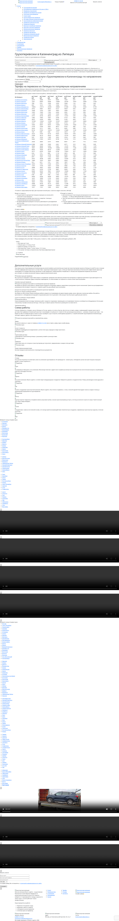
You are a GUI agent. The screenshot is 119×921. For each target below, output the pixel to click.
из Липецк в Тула (19, 174)
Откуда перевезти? (20, 79)
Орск (3, 720)
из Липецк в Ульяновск (21, 178)
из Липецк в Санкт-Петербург (23, 164)
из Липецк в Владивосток (22, 107)
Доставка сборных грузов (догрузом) (34, 19)
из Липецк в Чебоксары (21, 182)
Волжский (5, 434)
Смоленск (4, 742)
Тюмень (4, 497)
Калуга (4, 671)
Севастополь (5, 739)
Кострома (5, 677)
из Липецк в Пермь (20, 158)
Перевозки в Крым (29, 37)
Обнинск (4, 713)
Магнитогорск (6, 458)
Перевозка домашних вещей (31, 34)
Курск (3, 454)
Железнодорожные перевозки (32, 29)
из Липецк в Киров (20, 126)
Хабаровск (5, 770)
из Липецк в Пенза (20, 157)
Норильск (5, 710)
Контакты (19, 50)
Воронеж (4, 436)
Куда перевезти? (19, 81)
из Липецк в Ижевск (20, 119)
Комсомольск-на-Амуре (8, 676)
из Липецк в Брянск (20, 105)
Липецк (4, 456)
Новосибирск (5, 470)
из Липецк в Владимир (21, 110)
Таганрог (4, 754)
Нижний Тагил (6, 466)
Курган (4, 682)
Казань (4, 445)
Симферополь (6, 741)
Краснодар (5, 450)
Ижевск (4, 442)
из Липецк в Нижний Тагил (22, 146)
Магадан (4, 687)
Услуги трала (27, 16)
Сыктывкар (5, 752)
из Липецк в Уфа (19, 180)
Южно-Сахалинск (7, 780)
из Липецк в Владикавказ (21, 108)
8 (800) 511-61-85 (78, 1)
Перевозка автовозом (30, 32)
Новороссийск (6, 705)
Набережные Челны (7, 463)
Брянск (4, 426)
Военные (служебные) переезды (32, 26)
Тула (3, 495)
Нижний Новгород (7, 465)
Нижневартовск (6, 698)
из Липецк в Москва (20, 137)
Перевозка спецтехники (30, 11)
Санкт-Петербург (6, 484)
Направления (20, 45)
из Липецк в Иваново (20, 117)
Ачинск (4, 633)
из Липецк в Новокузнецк (22, 148)
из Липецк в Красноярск (21, 130)
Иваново (4, 441)
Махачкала (5, 460)
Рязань (4, 482)
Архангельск (5, 630)
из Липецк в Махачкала (21, 135)
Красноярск (5, 452)
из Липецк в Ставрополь (21, 169)
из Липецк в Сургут (20, 171)
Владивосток (5, 428)
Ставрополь (5, 489)
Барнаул (4, 423)
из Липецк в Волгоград (21, 112)
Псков (3, 726)
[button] (59, 363)
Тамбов (4, 756)
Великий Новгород (7, 647)
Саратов (4, 486)
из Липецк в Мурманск (21, 139)
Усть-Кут (4, 765)
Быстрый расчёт (49, 62)
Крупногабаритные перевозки (32, 17)
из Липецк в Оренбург (21, 155)
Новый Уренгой (6, 708)
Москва (4, 624)
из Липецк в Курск (20, 132)
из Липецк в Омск (19, 151)
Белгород (4, 425)
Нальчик (4, 696)
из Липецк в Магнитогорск (22, 133)
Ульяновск (5, 498)
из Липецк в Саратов (20, 166)
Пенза (4, 477)
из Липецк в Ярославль (21, 187)
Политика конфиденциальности (23, 918)
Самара (4, 734)
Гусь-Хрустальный (7, 657)
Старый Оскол (6, 747)
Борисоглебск (6, 642)
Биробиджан (5, 638)
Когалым (4, 674)
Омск (3, 471)
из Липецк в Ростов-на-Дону (22, 160)
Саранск (4, 736)
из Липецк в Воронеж (21, 114)
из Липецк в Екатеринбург (22, 116)
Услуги (19, 6)
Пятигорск (5, 728)
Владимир (5, 431)
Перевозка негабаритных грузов (32, 12)
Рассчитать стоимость (96, 225)
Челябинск (5, 503)
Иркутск (4, 444)
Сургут (4, 492)
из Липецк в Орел (19, 153)
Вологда (4, 653)
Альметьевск (5, 627)
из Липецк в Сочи (19, 167)
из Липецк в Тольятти (21, 173)
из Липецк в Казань (20, 123)
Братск (4, 643)
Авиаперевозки (28, 39)
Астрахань (5, 421)
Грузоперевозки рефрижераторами (33, 21)
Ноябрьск (5, 712)
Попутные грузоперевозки (31, 14)
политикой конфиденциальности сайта (46, 65)
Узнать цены (18, 84)
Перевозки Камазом (29, 24)
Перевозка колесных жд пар (31, 22)
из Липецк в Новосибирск (22, 149)
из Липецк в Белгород (21, 103)
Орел (3, 474)
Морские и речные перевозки (32, 27)
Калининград (5, 669)
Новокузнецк (5, 468)
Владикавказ (5, 430)
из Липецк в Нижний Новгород (23, 144)
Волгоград (5, 433)
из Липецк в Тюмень (20, 176)
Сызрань (4, 751)
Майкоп (4, 691)
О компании (20, 44)
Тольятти (4, 493)
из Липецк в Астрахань (21, 100)
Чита (3, 505)
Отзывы (65, 892)
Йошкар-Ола (5, 666)
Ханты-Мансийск (6, 771)
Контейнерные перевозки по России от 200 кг (36, 9)
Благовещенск (6, 640)
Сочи (3, 487)
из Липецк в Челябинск (21, 183)
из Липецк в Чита (19, 185)
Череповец (5, 776)
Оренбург (5, 476)
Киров (4, 449)
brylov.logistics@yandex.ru (44, 2)
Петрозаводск (6, 725)
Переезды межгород (29, 30)
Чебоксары (5, 502)
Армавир (4, 628)
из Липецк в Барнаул (20, 101)
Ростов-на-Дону (6, 481)
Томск (3, 759)
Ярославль (5, 507)
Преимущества (21, 42)
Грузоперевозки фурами (30, 7)
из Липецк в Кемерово (21, 125)
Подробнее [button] (18, 256)
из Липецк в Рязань (20, 162)
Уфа (3, 500)
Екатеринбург (6, 439)
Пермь (4, 479)
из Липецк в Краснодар (21, 128)
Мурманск (5, 461)
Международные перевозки (31, 35)
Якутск (4, 781)
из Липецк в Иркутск (20, 121)
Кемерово (5, 447)
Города (49, 897)
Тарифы (19, 47)
